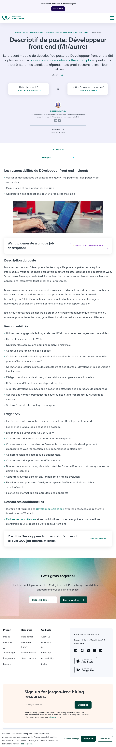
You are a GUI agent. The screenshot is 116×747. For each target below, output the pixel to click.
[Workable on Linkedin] (76, 651)
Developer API (28, 652)
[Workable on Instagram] (100, 651)
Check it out (58, 9)
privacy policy (54, 717)
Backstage (46, 652)
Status (44, 664)
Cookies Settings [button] (71, 738)
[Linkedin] (55, 120)
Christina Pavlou (58, 111)
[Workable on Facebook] (82, 651)
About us (45, 636)
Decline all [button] (105, 738)
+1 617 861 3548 (91, 634)
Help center (27, 636)
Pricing (6, 636)
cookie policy (26, 744)
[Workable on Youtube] (88, 651)
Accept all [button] (88, 738)
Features (7, 642)
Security (7, 664)
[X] (59, 120)
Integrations (9, 658)
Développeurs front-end (50, 508)
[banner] (58, 246)
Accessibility (47, 658)
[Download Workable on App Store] (85, 660)
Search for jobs (28, 658)
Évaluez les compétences (21, 519)
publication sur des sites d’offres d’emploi (61, 60)
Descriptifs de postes (25, 32)
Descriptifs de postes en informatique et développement (62, 32)
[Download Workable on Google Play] (85, 669)
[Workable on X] (94, 651)
